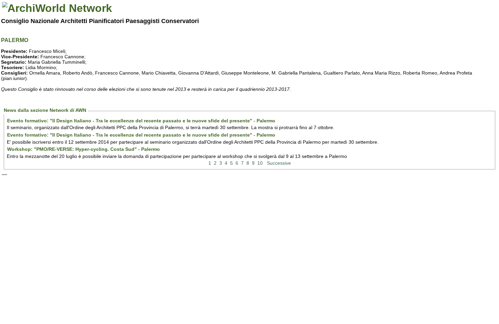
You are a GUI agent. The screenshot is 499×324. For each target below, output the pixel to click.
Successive (278, 163)
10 (260, 163)
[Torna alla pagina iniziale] (57, 8)
